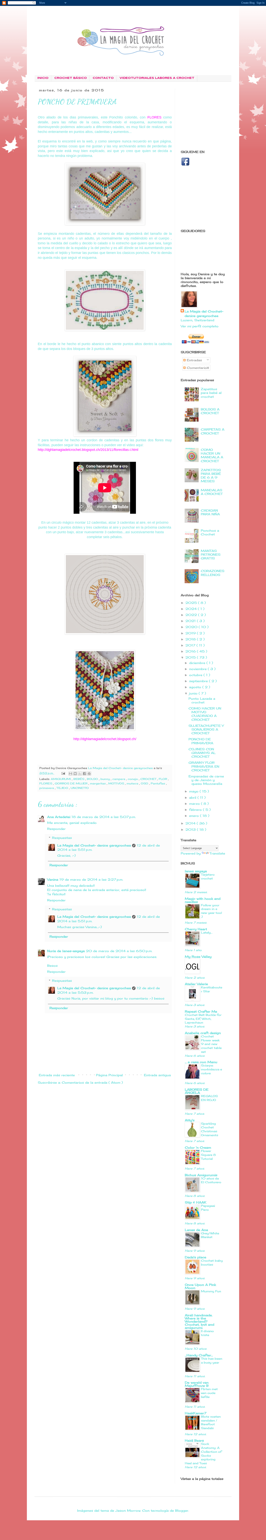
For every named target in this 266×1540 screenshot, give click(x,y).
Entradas (194, 360)
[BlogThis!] (75, 773)
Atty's (190, 1120)
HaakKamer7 (195, 1413)
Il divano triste (207, 1333)
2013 (191, 829)
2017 (190, 645)
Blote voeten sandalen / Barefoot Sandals (211, 1422)
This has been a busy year (211, 1360)
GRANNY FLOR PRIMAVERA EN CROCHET (203, 766)
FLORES (46, 783)
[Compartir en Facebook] (84, 773)
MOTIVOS (116, 783)
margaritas (98, 783)
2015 (191, 657)
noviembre (198, 669)
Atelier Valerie (196, 984)
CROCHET (148, 779)
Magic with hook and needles (202, 900)
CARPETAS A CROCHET (212, 431)
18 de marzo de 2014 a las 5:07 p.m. (103, 817)
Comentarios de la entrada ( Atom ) (92, 1082)
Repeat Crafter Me (201, 1011)
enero (194, 816)
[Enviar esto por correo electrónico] (70, 773)
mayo (194, 791)
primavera (47, 788)
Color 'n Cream (198, 1147)
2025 (191, 603)
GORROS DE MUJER (71, 783)
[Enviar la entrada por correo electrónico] (63, 773)
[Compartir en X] (80, 773)
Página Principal (109, 1075)
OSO (145, 783)
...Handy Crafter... (199, 1355)
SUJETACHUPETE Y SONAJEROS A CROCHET (206, 729)
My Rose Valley (198, 957)
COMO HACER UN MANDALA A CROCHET (212, 455)
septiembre (199, 681)
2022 (191, 615)
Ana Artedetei (58, 817)
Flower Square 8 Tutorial (208, 1155)
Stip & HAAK (195, 1202)
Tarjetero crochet (208, 876)
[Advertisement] (213, 115)
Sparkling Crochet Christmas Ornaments (209, 1129)
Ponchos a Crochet (210, 532)
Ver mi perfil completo (199, 326)
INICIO (42, 78)
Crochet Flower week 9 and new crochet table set (211, 1044)
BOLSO (93, 779)
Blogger (181, 1510)
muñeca (133, 783)
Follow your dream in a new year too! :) (211, 911)
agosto (195, 687)
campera (119, 779)
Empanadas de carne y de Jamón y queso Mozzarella (206, 780)
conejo (133, 779)
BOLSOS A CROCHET (210, 411)
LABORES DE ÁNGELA (196, 1091)
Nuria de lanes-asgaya (66, 951)
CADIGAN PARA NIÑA (210, 512)
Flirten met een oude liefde (209, 1393)
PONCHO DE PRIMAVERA (200, 741)
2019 (191, 633)
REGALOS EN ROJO (209, 1098)
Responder (56, 829)
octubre (196, 675)
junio (194, 693)
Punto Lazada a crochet (201, 700)
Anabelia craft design (203, 1033)
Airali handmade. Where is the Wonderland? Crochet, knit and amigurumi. (199, 1321)
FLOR (163, 779)
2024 (191, 609)
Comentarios (197, 368)
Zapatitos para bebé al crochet (211, 392)
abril (193, 797)
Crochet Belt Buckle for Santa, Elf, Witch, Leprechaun (203, 1019)
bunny (105, 779)
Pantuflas (158, 783)
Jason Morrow (127, 1510)
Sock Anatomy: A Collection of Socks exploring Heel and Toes (203, 1453)
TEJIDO (62, 788)
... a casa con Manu (201, 1062)
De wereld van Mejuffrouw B (197, 1384)
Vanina (52, 879)
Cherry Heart (196, 929)
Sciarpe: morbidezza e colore (211, 1069)
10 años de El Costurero (211, 1180)
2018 (191, 639)
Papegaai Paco (208, 1208)
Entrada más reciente (57, 1075)
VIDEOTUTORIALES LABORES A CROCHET (157, 78)
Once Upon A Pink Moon (200, 1286)
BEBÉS (79, 779)
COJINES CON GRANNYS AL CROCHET (202, 752)
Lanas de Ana (196, 1230)
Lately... (206, 932)
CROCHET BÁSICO (70, 78)
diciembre (197, 663)
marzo (195, 804)
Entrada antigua (157, 1075)
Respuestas (62, 838)
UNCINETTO (80, 788)
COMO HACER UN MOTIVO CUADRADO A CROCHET (204, 714)
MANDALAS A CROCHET (212, 492)
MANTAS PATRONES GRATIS (210, 554)
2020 (192, 627)
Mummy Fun (211, 1291)
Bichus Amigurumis (201, 1175)
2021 (191, 621)
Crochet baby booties (212, 1262)
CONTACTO (103, 78)
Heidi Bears (194, 1440)
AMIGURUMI (61, 779)
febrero (196, 810)
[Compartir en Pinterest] (89, 773)
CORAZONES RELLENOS (212, 573)
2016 (191, 651)
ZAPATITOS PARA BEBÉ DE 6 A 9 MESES (211, 475)
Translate (217, 853)
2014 (191, 823)
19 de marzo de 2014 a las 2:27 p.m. (91, 879)
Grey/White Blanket (210, 1235)
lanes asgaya (196, 871)
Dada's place (195, 1257)
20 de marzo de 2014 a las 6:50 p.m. (119, 951)
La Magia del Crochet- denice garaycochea (94, 845)
